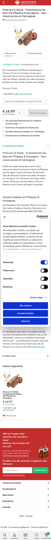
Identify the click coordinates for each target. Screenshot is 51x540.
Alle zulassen (25, 305)
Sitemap (29, 516)
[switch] (44, 270)
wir (42, 334)
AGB (21, 516)
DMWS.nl (44, 527)
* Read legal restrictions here (14, 475)
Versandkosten (25, 94)
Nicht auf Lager (38, 113)
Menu (25, 538)
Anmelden (14, 538)
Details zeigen (36, 297)
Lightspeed (24, 527)
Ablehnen (25, 321)
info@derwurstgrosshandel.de (16, 455)
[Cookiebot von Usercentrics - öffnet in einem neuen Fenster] (36, 217)
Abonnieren (40, 470)
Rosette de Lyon (37, 347)
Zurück (3, 2)
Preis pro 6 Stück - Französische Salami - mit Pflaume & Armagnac (13, 395)
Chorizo (19, 347)
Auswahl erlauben (25, 313)
